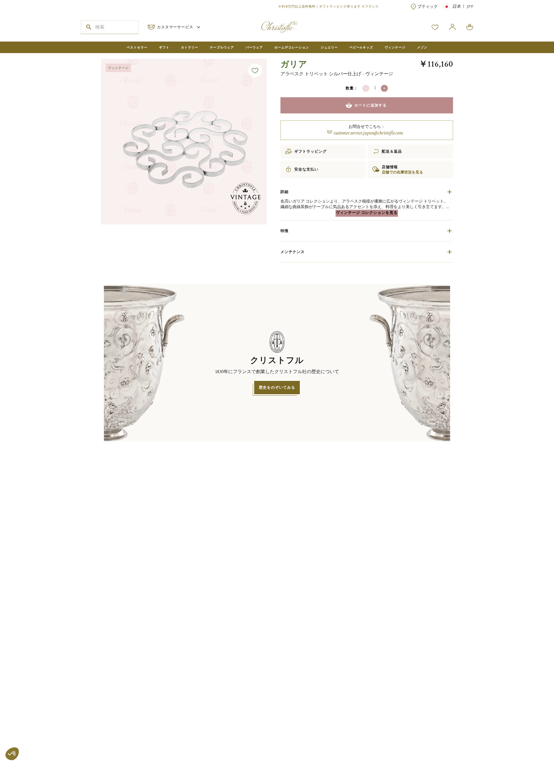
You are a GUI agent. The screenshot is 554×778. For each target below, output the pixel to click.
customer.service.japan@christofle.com (368, 133)
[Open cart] (470, 27)
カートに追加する (370, 105)
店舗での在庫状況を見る (402, 172)
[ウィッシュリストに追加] (255, 70)
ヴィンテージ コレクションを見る (367, 212)
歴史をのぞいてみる (277, 387)
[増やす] (384, 88)
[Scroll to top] (531, 755)
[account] (435, 27)
